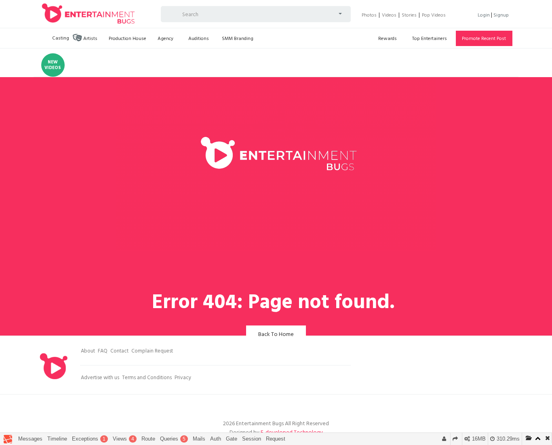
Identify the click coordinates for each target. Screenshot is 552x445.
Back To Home (276, 335)
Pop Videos (434, 15)
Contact (119, 352)
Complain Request (152, 352)
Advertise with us (100, 378)
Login (484, 15)
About (88, 352)
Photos (369, 15)
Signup (501, 15)
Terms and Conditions (147, 378)
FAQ (102, 352)
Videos (389, 15)
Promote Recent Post (484, 39)
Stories (409, 15)
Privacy (183, 378)
